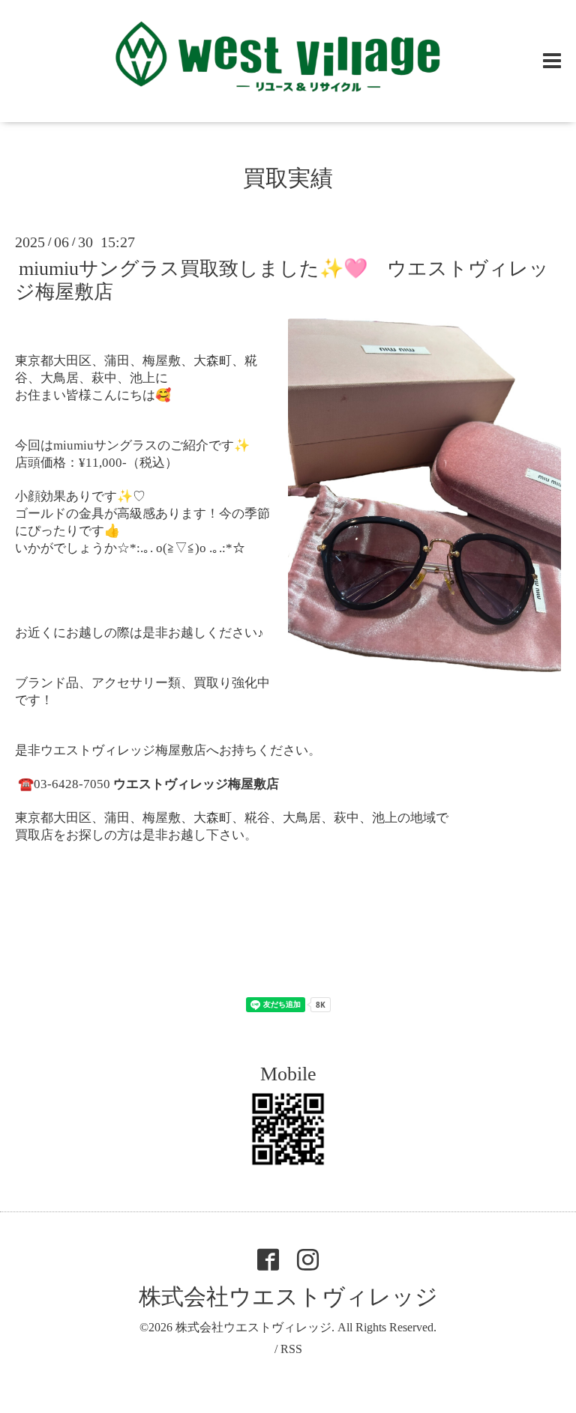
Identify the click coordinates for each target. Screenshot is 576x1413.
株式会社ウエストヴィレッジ (288, 1296)
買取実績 (288, 178)
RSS (291, 1349)
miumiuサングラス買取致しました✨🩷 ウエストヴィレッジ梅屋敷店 (282, 280)
